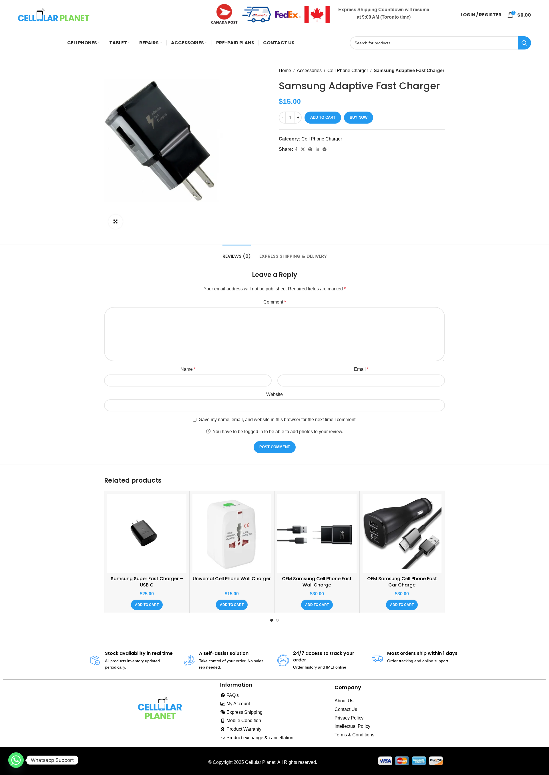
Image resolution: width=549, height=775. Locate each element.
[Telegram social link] (324, 149)
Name (188, 369)
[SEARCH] (524, 42)
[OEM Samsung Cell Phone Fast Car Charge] (402, 533)
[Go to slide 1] (271, 620)
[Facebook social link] (296, 149)
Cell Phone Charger (347, 70)
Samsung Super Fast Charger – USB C (147, 581)
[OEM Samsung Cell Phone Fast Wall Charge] (317, 533)
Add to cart (322, 117)
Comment (274, 302)
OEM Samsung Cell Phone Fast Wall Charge (317, 581)
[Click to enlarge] (115, 222)
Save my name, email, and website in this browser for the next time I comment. (278, 419)
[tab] (236, 253)
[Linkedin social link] (317, 149)
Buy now (358, 117)
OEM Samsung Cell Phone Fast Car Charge (402, 581)
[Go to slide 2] (277, 620)
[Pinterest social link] (310, 149)
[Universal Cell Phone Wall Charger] (232, 533)
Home (285, 70)
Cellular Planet (260, 762)
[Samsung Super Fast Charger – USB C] (146, 533)
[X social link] (303, 149)
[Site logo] (53, 14)
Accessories (309, 70)
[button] (147, 605)
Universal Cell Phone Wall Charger (232, 578)
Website (274, 394)
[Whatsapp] (16, 760)
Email (361, 369)
